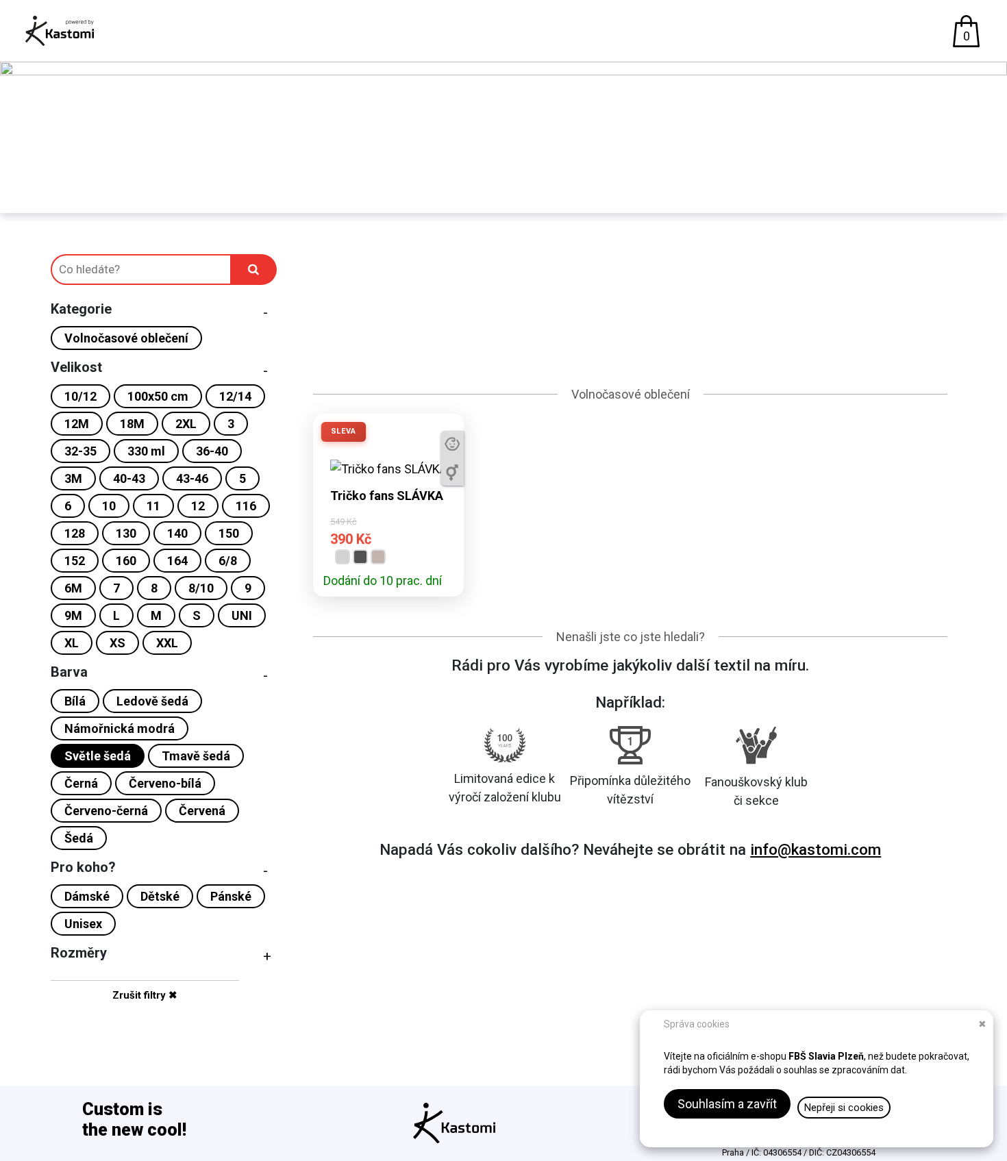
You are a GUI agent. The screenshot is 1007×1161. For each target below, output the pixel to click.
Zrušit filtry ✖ (144, 995)
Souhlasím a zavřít (727, 1104)
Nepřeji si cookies (844, 1107)
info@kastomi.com (815, 849)
